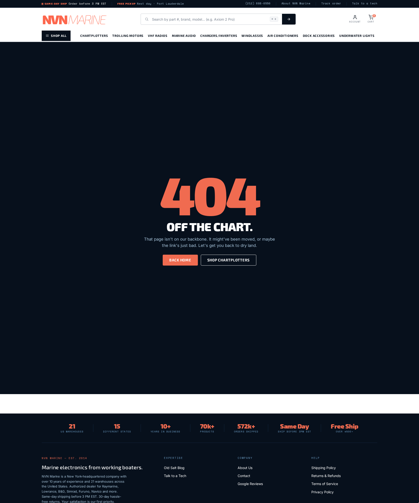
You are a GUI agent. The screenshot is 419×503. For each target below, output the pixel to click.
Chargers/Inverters (218, 35)
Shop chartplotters (228, 260)
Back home (180, 260)
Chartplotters (94, 35)
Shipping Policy (323, 468)
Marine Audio (184, 35)
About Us (245, 468)
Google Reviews (250, 484)
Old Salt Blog (174, 468)
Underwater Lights (356, 35)
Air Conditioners (282, 35)
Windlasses (252, 35)
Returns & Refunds (326, 476)
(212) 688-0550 (258, 3)
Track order (331, 3)
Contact (244, 476)
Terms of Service (324, 484)
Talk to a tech (364, 3)
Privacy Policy (322, 492)
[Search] (289, 19)
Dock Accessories (319, 35)
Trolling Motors (128, 35)
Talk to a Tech (175, 476)
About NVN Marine (296, 3)
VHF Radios (158, 35)
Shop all (59, 35)
